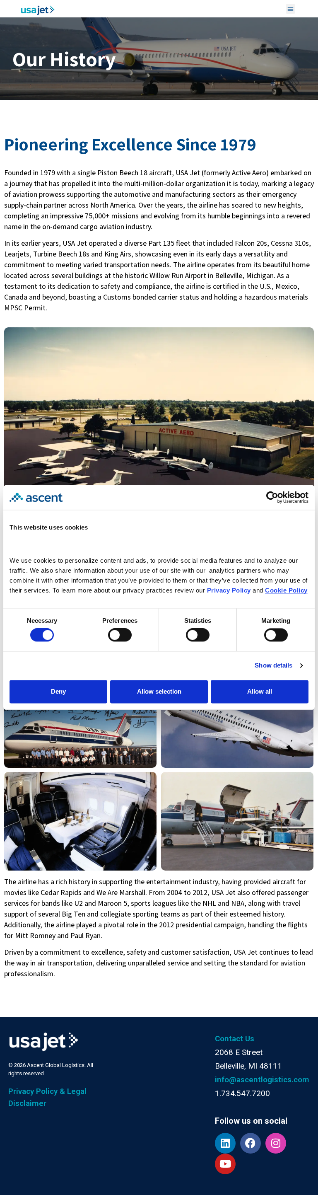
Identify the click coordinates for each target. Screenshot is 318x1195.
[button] (290, 9)
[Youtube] (225, 1164)
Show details (273, 665)
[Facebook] (250, 1143)
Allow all (259, 691)
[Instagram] (275, 1143)
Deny (58, 691)
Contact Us (234, 1038)
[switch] (120, 635)
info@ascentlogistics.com (262, 1079)
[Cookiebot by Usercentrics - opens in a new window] (272, 497)
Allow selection (159, 691)
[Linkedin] (225, 1143)
